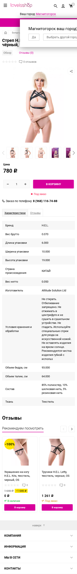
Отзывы (35, 213)
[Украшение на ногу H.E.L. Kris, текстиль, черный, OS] (19, 452)
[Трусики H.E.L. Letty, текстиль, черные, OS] (57, 452)
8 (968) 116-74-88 (45, 200)
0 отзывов (29, 61)
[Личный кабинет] (63, 5)
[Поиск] (55, 5)
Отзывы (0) (26, 53)
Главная (5, 32)
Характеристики (15, 213)
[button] (74, 153)
